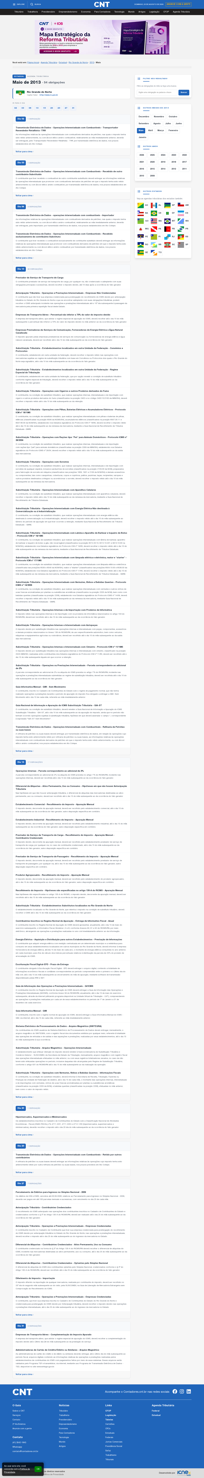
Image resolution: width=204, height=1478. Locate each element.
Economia (85, 12)
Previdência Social (113, 1446)
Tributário (18, 12)
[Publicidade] (102, 37)
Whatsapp (17, 1447)
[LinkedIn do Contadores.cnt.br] (189, 1394)
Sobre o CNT (18, 1411)
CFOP (166, 12)
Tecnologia (119, 12)
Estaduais (109, 1433)
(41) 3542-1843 (19, 1443)
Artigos (141, 12)
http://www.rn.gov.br (49, 95)
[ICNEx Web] (184, 1473)
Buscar (184, 92)
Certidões (109, 1424)
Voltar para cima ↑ (25, 152)
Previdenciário (48, 12)
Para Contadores (102, 12)
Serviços (16, 1415)
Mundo (131, 12)
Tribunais (109, 1460)
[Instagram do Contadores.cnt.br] (182, 1394)
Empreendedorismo (68, 12)
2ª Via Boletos (19, 1424)
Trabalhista (32, 12)
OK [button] (38, 1469)
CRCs (107, 1429)
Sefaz (108, 1451)
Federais (109, 1437)
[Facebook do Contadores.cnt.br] (175, 1394)
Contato (16, 1420)
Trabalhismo (110, 1455)
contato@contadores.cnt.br (25, 1451)
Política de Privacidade (53, 1475)
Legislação (154, 12)
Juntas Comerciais (113, 1442)
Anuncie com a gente (178, 4)
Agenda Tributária (181, 12)
